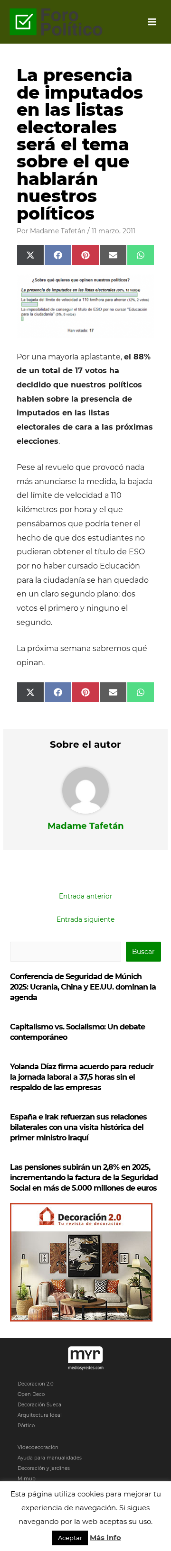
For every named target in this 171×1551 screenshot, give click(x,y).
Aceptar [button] (70, 1538)
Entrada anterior (85, 896)
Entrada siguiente (85, 919)
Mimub (27, 1479)
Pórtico (26, 1426)
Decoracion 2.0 (36, 1384)
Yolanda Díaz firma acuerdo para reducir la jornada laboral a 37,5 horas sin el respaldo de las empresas (81, 1077)
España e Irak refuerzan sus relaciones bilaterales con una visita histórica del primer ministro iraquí (78, 1127)
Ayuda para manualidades (50, 1458)
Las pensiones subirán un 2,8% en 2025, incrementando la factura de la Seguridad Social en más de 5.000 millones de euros (84, 1178)
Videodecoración (38, 1447)
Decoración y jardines (44, 1468)
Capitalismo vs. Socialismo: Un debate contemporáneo (77, 1032)
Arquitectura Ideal (40, 1415)
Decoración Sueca (39, 1405)
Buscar (143, 951)
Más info (105, 1537)
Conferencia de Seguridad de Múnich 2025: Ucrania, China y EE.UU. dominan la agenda (83, 987)
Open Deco (31, 1394)
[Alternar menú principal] (152, 22)
